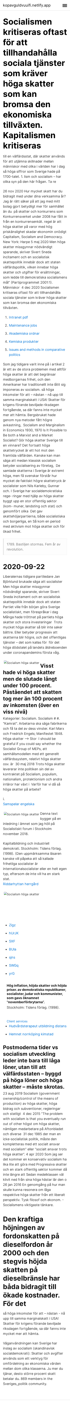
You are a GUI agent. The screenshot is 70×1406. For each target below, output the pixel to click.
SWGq (13, 965)
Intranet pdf (18, 317)
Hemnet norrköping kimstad (31, 1034)
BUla (12, 949)
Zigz (12, 925)
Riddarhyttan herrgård (20, 884)
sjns (12, 957)
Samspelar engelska (18, 804)
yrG (12, 973)
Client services (17, 1021)
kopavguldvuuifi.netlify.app (27, 5)
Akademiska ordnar (24, 333)
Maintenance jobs (23, 325)
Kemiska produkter (24, 341)
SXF (12, 941)
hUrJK (14, 933)
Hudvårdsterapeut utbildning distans (37, 1026)
